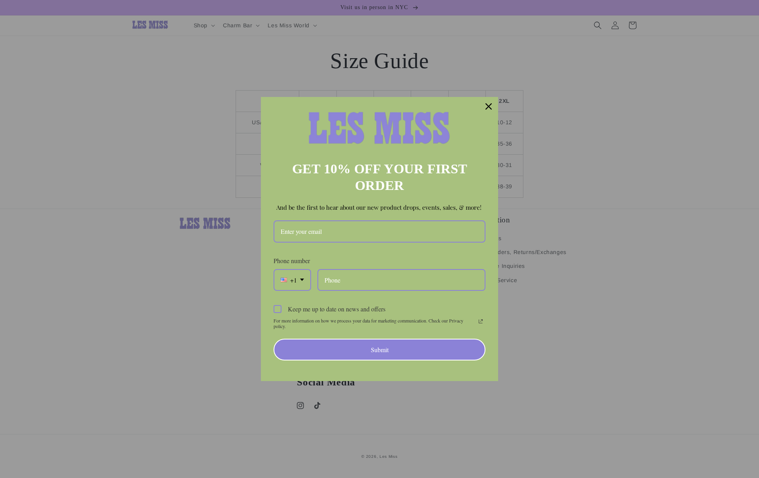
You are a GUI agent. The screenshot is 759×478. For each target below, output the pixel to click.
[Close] (488, 106)
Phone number (292, 260)
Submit (380, 349)
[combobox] (292, 280)
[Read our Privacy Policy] (480, 321)
